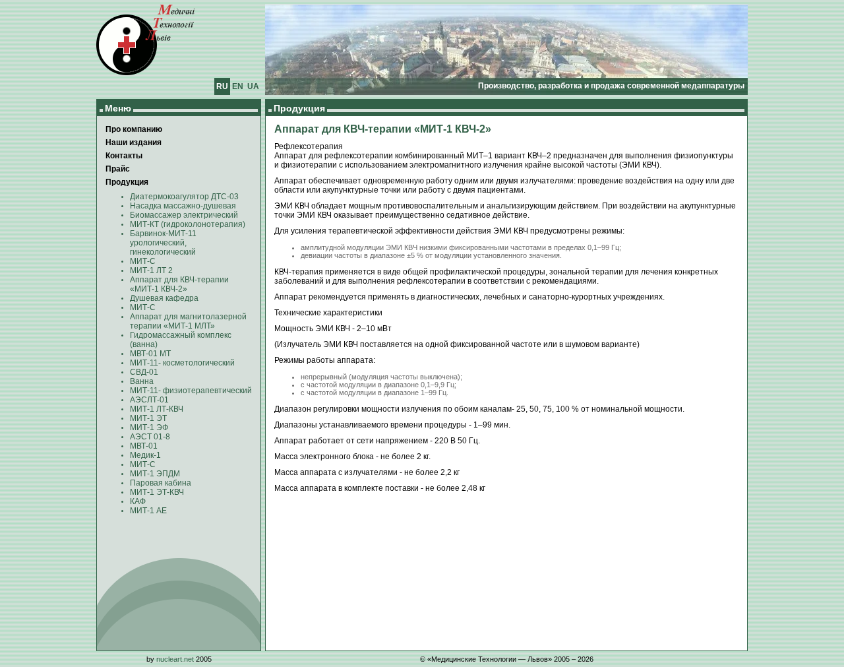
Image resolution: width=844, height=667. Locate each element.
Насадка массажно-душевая (183, 205)
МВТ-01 (144, 446)
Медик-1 (145, 455)
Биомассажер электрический (184, 215)
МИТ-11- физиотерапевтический (191, 390)
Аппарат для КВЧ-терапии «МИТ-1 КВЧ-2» (179, 284)
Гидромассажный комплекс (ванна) (180, 340)
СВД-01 (144, 372)
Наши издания (134, 142)
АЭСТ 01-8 (150, 436)
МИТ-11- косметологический (182, 362)
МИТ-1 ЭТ (148, 418)
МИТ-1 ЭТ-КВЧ (157, 492)
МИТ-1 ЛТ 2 (151, 270)
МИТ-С (143, 261)
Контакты (124, 155)
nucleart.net (175, 659)
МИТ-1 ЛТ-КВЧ (156, 409)
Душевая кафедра (164, 298)
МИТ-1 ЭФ (149, 427)
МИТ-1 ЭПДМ (155, 473)
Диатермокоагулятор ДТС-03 (184, 196)
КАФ (138, 501)
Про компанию (134, 129)
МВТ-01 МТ (150, 353)
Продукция (127, 182)
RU (222, 86)
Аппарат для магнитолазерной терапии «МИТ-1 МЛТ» (188, 321)
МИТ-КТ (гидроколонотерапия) (187, 224)
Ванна (142, 381)
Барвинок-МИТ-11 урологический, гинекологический (163, 243)
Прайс (118, 169)
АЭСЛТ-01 (149, 399)
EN (237, 86)
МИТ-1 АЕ (148, 510)
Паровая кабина (160, 483)
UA (253, 86)
